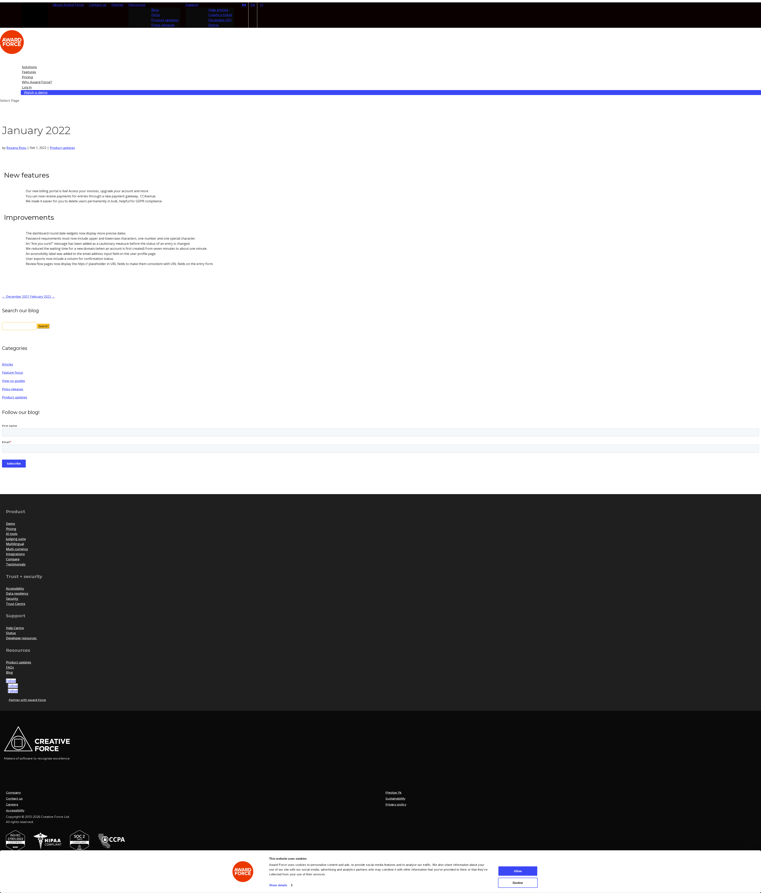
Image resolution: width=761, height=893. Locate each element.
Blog (155, 10)
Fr (261, 5)
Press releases (163, 25)
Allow (518, 871)
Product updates (165, 20)
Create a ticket (220, 15)
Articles (7, 364)
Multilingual (15, 544)
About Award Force (68, 5)
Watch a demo (36, 92)
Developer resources (21, 638)
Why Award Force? (37, 82)
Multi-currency (17, 549)
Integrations (15, 554)
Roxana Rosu (16, 148)
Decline (518, 882)
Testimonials (16, 564)
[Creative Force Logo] (69, 750)
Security (12, 598)
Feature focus (12, 372)
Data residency (17, 593)
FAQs (155, 15)
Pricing (11, 529)
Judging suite (16, 539)
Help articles (218, 10)
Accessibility (15, 588)
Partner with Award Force (27, 700)
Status (213, 25)
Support (192, 5)
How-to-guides (13, 381)
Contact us (97, 5)
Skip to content (35, 5)
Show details (278, 885)
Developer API (219, 20)
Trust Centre (15, 604)
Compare (12, 559)
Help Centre (15, 628)
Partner (117, 5)
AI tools (11, 534)
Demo (10, 523)
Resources (136, 5)
